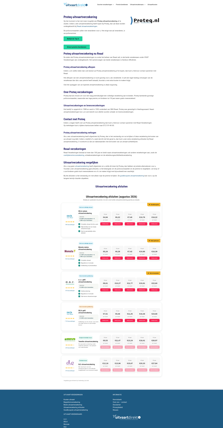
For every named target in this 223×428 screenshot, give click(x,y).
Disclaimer (117, 405)
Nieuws (115, 410)
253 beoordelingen (70, 348)
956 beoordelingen (70, 224)
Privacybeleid (118, 407)
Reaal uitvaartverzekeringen (87, 26)
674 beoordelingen (70, 290)
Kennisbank (117, 400)
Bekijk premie (105, 223)
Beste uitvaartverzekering (73, 405)
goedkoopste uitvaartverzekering (132, 176)
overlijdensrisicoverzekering (74, 155)
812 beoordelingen (70, 259)
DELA (66, 422)
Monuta (66, 424)
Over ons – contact (120, 402)
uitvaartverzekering (82, 166)
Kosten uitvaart (69, 400)
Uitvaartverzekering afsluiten (74, 407)
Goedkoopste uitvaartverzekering (76, 410)
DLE (65, 427)
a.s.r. (65, 419)
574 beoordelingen (70, 370)
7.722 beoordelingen (70, 321)
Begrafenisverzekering (72, 402)
